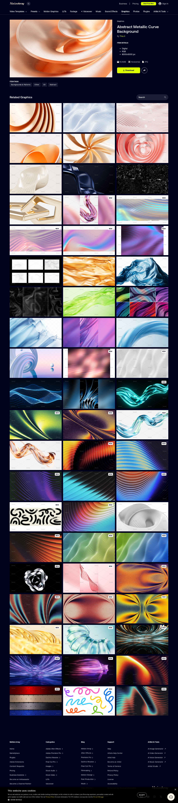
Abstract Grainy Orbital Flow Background (81, 620)
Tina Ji (122, 36)
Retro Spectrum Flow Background (78, 528)
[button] (61, 799)
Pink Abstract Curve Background (131, 129)
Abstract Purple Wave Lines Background (28, 497)
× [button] (175, 790)
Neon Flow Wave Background (76, 497)
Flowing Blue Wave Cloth (128, 282)
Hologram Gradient (125, 221)
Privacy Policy (113, 775)
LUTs (64, 11)
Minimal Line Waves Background (24, 282)
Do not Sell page (98, 797)
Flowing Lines (17, 405)
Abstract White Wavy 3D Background (133, 375)
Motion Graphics (51, 11)
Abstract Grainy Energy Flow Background (81, 436)
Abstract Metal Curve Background (25, 160)
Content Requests (17, 766)
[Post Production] (95, 779)
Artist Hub (111, 757)
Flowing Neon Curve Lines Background (80, 681)
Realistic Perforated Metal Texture (25, 712)
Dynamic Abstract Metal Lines (77, 405)
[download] (58, 129)
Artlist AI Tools (160, 11)
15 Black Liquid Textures (127, 190)
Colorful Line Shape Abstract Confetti (80, 712)
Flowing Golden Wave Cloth (76, 283)
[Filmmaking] (91, 770)
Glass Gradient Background (76, 375)
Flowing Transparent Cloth (75, 313)
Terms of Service (114, 766)
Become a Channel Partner (20, 784)
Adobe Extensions (17, 762)
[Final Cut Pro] (92, 766)
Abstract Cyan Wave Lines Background (133, 712)
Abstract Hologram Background (24, 252)
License (111, 779)
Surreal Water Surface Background (26, 375)
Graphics (125, 11)
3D (44, 85)
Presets (34, 11)
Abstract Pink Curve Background (131, 160)
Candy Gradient (71, 252)
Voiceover (87, 11)
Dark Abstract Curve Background (78, 190)
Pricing (12, 771)
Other (37, 85)
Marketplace (15, 753)
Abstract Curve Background (23, 190)
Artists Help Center (115, 753)
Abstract (53, 85)
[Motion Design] (93, 774)
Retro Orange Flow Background (24, 559)
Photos (136, 11)
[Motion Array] (92, 748)
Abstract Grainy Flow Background (131, 620)
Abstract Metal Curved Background (26, 129)
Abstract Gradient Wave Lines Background (135, 497)
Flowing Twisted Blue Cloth (129, 344)
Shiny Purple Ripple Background (77, 344)
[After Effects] (92, 753)
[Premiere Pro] (92, 757)
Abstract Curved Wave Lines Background (81, 467)
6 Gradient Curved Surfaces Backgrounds (135, 313)
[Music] (87, 783)
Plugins (146, 11)
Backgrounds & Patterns (20, 85)
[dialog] (89, 795)
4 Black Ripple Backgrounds (23, 313)
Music (98, 11)
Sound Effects (111, 11)
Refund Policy (113, 771)
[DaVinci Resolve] (95, 761)
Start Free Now (148, 3)
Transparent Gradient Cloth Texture (26, 344)
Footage (73, 11)
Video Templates (17, 11)
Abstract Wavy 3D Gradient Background (81, 559)
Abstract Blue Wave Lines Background (133, 467)
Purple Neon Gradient (126, 252)
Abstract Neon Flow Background (24, 436)
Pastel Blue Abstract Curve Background (81, 129)
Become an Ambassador (19, 779)
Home (12, 749)
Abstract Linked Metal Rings (23, 221)
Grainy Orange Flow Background (131, 589)
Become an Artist (114, 762)
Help (109, 749)
